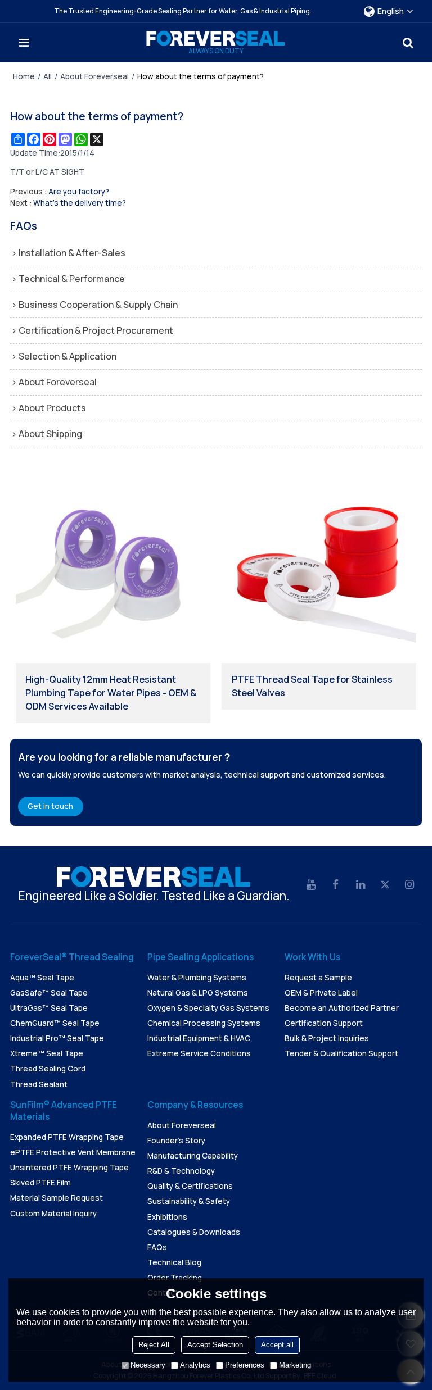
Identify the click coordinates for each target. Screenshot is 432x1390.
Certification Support (324, 1023)
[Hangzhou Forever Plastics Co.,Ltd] (216, 38)
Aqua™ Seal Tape (42, 978)
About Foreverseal (94, 76)
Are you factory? (78, 192)
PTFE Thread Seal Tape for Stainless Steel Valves (312, 686)
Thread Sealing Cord (48, 1069)
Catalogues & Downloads (193, 1232)
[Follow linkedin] (360, 884)
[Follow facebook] (335, 884)
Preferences (244, 1365)
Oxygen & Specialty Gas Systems (208, 1008)
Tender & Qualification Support (341, 1053)
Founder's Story (176, 1140)
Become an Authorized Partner (342, 1008)
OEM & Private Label (321, 993)
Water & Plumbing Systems (196, 978)
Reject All (153, 1345)
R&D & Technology (181, 1171)
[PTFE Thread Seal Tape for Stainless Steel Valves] (319, 566)
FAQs (157, 1247)
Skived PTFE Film (40, 1183)
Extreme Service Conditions (199, 1053)
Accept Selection (215, 1345)
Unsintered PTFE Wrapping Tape (69, 1167)
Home (24, 76)
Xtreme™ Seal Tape (46, 1053)
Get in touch (50, 806)
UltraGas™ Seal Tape (49, 1008)
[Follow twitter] (385, 884)
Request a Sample (318, 978)
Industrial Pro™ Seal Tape (57, 1038)
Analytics (195, 1365)
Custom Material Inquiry (53, 1214)
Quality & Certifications (190, 1186)
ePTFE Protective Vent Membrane (73, 1152)
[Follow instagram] (409, 884)
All (47, 76)
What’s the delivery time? (79, 203)
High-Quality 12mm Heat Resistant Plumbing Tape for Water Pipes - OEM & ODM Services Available (110, 692)
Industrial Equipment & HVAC (198, 1038)
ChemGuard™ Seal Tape (55, 1023)
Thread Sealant (39, 1084)
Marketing (295, 1365)
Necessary (147, 1365)
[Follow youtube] (311, 884)
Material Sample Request (56, 1198)
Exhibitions (167, 1217)
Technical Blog (174, 1262)
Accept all (277, 1345)
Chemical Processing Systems (203, 1023)
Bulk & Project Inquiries (327, 1038)
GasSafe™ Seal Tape (49, 993)
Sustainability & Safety (188, 1201)
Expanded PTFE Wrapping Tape (67, 1137)
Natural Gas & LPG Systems (197, 993)
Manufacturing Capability (192, 1156)
